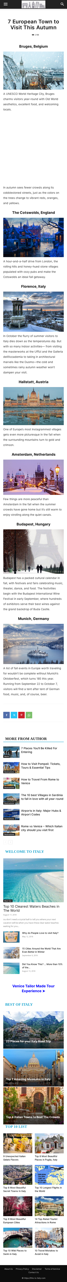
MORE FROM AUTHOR (26, 739)
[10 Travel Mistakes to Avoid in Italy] (49, 1238)
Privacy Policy (22, 1269)
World (6, 756)
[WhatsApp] (29, 715)
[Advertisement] (33, 149)
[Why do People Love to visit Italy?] (11, 937)
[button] (5, 4)
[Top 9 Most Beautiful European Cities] (17, 1206)
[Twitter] (14, 715)
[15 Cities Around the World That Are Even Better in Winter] (11, 953)
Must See (8, 901)
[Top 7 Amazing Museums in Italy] (33, 1068)
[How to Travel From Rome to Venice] (11, 783)
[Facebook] (6, 715)
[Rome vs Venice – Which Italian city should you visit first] (11, 830)
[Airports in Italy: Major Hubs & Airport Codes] (11, 814)
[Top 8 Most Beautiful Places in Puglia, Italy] (49, 1143)
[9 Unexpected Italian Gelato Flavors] (17, 1143)
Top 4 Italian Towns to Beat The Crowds (33, 1117)
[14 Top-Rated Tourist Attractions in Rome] (49, 1206)
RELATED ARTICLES (24, 732)
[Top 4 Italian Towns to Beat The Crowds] (33, 1105)
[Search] (62, 4)
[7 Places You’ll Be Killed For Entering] (11, 752)
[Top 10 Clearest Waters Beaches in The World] (33, 880)
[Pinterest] (21, 715)
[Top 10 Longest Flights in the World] (49, 1175)
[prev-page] (5, 842)
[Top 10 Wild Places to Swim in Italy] (17, 1238)
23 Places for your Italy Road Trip (28, 1041)
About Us (8, 1269)
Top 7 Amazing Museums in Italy (28, 1079)
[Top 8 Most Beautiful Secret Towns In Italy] (17, 1175)
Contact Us (33, 1272)
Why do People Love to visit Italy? (40, 933)
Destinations (9, 772)
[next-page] (10, 842)
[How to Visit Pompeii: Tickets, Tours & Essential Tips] (11, 767)
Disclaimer (37, 1269)
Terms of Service (52, 1269)
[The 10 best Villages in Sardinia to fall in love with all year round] (11, 799)
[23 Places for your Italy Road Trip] (33, 1030)
